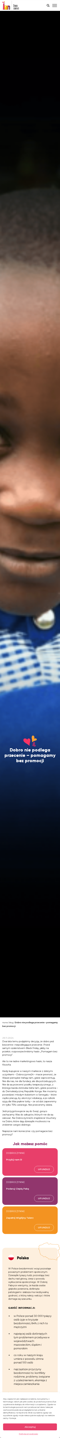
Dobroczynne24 (25, 1074)
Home (5, 1022)
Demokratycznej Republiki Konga (24, 1091)
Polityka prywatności (28, 1434)
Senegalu (43, 1094)
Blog (11, 1022)
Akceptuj (30, 1426)
